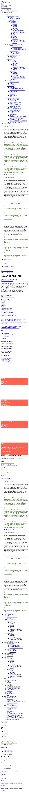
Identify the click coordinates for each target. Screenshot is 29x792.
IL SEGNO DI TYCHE (15, 102)
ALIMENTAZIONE (17, 47)
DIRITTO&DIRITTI (15, 110)
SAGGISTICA (10, 86)
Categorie (6, 14)
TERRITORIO (13, 95)
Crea (16, 771)
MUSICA (12, 20)
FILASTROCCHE (14, 82)
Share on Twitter (7, 750)
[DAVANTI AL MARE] (7, 271)
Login (5, 733)
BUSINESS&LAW (14, 99)
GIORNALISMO (14, 91)
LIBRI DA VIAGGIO (9, 174)
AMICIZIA (15, 24)
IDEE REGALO (8, 219)
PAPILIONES (13, 107)
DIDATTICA (13, 87)
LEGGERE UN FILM (15, 106)
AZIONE (14, 26)
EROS (14, 64)
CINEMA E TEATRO (15, 18)
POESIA (9, 80)
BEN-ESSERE (13, 45)
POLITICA (12, 94)
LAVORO (12, 92)
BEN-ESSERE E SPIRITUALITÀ (15, 44)
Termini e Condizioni (6, 402)
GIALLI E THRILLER (18, 31)
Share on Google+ (8, 752)
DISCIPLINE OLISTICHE (19, 48)
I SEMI (11, 115)
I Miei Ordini (4, 425)
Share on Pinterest (8, 754)
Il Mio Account (4, 424)
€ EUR (5, 736)
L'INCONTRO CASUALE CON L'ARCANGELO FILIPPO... (11, 327)
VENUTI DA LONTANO (8, 315)
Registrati (3, 780)
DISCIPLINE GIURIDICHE (16, 88)
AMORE (14, 25)
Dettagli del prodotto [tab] (8, 334)
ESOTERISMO (16, 52)
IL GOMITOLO (13, 114)
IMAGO (12, 112)
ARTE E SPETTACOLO (13, 16)
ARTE (11, 17)
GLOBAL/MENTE (14, 111)
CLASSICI (15, 28)
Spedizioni (3, 404)
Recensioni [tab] (6, 336)
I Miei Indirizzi (4, 427)
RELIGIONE (15, 53)
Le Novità (3, 382)
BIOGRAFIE (13, 56)
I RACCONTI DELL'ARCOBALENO (15, 104)
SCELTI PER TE (8, 123)
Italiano (5, 738)
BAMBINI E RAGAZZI (12, 21)
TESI (11, 96)
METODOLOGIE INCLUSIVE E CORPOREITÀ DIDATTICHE (18, 117)
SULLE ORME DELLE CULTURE (18, 121)
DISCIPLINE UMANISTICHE (17, 90)
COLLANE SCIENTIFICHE (14, 108)
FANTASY (15, 29)
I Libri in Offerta (4, 381)
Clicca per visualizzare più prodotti (9, 10)
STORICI (14, 33)
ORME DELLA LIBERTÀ (16, 119)
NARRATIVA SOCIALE (18, 32)
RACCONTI (13, 22)
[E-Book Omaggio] (5, 361)
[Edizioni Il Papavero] (6, 5)
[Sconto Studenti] (5, 359)
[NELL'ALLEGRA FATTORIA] (14, 279)
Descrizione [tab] (6, 333)
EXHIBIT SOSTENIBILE (16, 122)
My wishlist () (7, 768)
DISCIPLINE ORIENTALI (19, 49)
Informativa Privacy (5, 405)
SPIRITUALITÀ (14, 51)
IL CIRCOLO (13, 100)
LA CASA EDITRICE (9, 259)
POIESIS (12, 84)
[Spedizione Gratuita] (6, 358)
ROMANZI (12, 35)
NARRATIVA (10, 59)
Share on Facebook (8, 751)
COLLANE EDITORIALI (13, 98)
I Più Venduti (4, 384)
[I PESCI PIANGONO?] (14, 281)
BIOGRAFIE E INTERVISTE (14, 55)
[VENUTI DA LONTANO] (7, 312)
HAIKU (11, 83)
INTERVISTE (13, 57)
